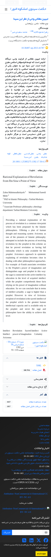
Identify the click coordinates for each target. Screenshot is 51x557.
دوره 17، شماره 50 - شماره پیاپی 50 (15, 343)
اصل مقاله (33, 370)
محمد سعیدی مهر (19, 32)
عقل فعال (17, 153)
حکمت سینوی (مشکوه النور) (28, 8)
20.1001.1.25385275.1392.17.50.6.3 (29, 162)
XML (39, 365)
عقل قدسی (29, 153)
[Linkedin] (31, 541)
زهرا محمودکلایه (41, 32)
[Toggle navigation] (6, 9)
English (40, 2)
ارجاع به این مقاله (35, 387)
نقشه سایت (44, 442)
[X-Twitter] (38, 541)
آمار (41, 394)
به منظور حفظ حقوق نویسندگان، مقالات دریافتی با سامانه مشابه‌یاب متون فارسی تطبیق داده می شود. (27, 461)
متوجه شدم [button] (41, 553)
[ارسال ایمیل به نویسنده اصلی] (32, 31)
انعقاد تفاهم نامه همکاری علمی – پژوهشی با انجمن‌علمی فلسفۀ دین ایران (30, 471)
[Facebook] (45, 541)
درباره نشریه (43, 429)
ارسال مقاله (44, 435)
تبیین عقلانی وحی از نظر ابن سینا (30, 19)
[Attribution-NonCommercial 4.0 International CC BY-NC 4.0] (25, 511)
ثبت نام (10, 2)
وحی (39, 153)
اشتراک (7, 532)
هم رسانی (38, 379)
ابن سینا (27, 157)
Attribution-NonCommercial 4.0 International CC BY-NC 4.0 (26, 495)
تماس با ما (45, 439)
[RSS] (24, 541)
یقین (36, 157)
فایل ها (40, 358)
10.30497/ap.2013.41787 (32, 48)
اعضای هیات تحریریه (40, 432)
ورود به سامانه (30, 2)
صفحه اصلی (44, 425)
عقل (45, 153)
